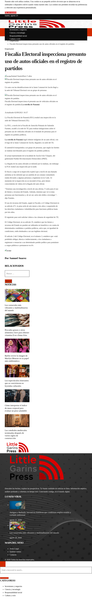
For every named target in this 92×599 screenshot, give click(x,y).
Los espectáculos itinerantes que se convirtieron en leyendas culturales (17, 383)
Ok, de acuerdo (10, 13)
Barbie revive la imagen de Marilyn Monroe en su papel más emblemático (17, 358)
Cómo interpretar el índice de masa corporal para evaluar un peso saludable (16, 408)
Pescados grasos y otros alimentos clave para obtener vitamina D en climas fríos (17, 332)
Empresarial (9, 49)
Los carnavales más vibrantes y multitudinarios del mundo (16, 308)
